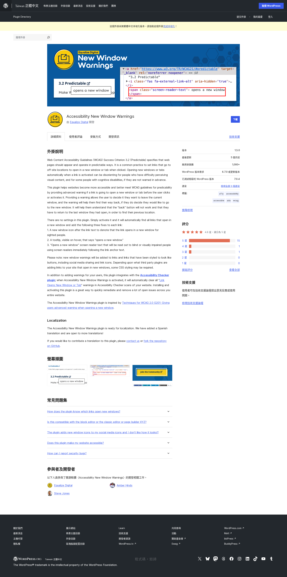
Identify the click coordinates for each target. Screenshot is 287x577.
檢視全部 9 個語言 (230, 186)
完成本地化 (169, 26)
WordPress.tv (127, 543)
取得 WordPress (271, 5)
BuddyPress (232, 543)
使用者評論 (75, 136)
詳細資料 (56, 136)
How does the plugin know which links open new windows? (83, 411)
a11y (221, 193)
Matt (228, 533)
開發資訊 (114, 136)
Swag (176, 543)
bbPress (230, 538)
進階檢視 (187, 210)
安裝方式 (95, 136)
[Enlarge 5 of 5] (168, 388)
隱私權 (16, 543)
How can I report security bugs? (67, 453)
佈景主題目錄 (73, 533)
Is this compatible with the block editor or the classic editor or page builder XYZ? (96, 422)
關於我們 (18, 528)
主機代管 (18, 538)
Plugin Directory (22, 16)
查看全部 (234, 269)
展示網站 (70, 528)
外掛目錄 (70, 538)
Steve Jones (62, 493)
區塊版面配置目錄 (75, 543)
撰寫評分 (187, 269)
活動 (174, 533)
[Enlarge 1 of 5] (82, 369)
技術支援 (234, 136)
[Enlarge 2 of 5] (82, 378)
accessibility (232, 193)
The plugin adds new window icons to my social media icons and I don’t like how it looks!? (103, 432)
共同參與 (176, 528)
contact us (133, 341)
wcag (236, 200)
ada (229, 200)
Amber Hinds (124, 485)
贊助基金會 (179, 538)
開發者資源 (124, 538)
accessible (218, 200)
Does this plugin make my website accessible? (75, 442)
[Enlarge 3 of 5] (125, 369)
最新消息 (18, 533)
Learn (122, 528)
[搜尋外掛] (48, 37)
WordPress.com (234, 528)
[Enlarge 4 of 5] (168, 369)
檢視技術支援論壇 (192, 303)
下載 (235, 119)
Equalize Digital (79, 122)
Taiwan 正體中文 (53, 559)
